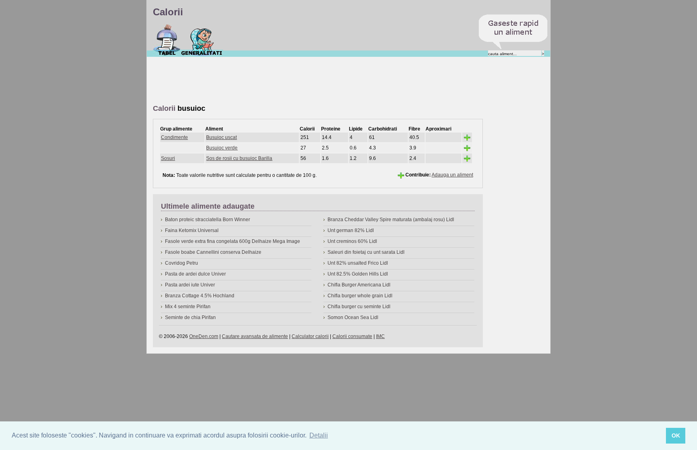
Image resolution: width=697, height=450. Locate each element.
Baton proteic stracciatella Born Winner (207, 219)
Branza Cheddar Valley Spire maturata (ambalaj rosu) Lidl (391, 219)
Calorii (167, 40)
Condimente (174, 137)
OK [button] (676, 435)
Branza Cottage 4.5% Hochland (199, 296)
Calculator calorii (310, 336)
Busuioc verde (222, 148)
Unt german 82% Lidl (351, 230)
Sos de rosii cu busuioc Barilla (239, 158)
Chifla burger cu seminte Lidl (359, 306)
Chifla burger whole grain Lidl (360, 296)
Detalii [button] (318, 435)
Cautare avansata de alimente (255, 336)
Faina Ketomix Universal (192, 230)
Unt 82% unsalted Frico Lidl (358, 263)
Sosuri (168, 158)
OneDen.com (203, 336)
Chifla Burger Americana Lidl (359, 285)
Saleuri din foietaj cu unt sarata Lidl (366, 252)
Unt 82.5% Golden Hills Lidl (358, 274)
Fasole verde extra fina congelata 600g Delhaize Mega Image (232, 241)
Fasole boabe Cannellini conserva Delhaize (213, 252)
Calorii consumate (352, 336)
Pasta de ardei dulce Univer (195, 274)
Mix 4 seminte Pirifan (188, 306)
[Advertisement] (300, 81)
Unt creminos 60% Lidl (352, 241)
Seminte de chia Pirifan (190, 317)
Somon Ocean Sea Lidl (353, 317)
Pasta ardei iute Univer (190, 285)
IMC (380, 336)
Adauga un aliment (452, 175)
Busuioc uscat (221, 137)
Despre (202, 40)
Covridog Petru (181, 263)
